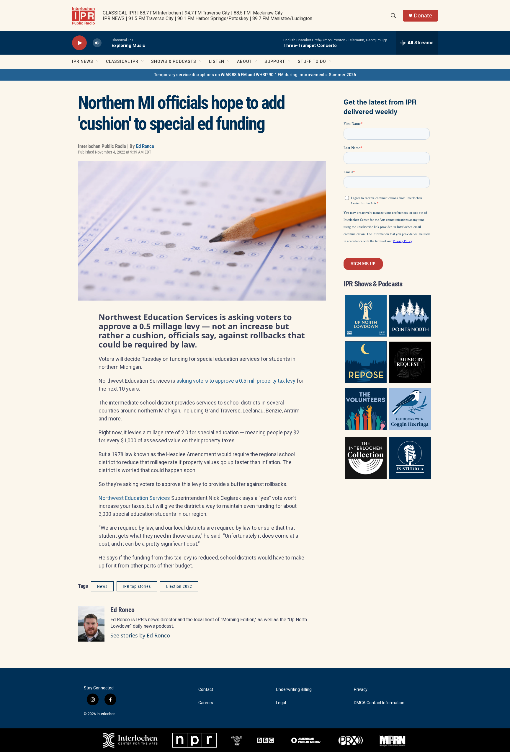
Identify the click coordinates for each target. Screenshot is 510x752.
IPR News (82, 61)
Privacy (360, 689)
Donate (423, 15)
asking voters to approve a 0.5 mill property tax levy (235, 381)
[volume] (97, 43)
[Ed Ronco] (91, 624)
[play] (79, 43)
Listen (216, 61)
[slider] (106, 43)
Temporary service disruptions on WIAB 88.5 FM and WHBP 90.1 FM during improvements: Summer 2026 (255, 74)
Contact (205, 689)
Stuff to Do (312, 61)
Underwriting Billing (294, 689)
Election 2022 (179, 586)
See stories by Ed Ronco (140, 635)
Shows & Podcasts (173, 61)
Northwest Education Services (134, 498)
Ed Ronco (145, 146)
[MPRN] (392, 740)
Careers (205, 703)
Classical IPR (122, 61)
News (102, 586)
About (244, 61)
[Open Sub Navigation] (97, 61)
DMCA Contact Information (379, 703)
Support (274, 61)
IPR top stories (137, 586)
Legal (281, 703)
